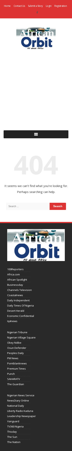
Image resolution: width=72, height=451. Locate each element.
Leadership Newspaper (21, 416)
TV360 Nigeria (15, 426)
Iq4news (12, 321)
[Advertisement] (36, 89)
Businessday (15, 285)
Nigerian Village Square (21, 337)
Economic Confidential (20, 316)
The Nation (13, 442)
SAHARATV (13, 379)
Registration (60, 6)
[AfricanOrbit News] (36, 38)
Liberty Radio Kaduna (20, 411)
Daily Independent (18, 300)
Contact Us (19, 6)
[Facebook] (37, 12)
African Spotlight (17, 279)
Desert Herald (15, 311)
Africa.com (13, 274)
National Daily (15, 405)
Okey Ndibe (14, 342)
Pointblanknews (17, 363)
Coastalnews (15, 295)
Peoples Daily (15, 353)
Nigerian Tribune (17, 332)
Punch (11, 374)
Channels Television (19, 290)
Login (49, 6)
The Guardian (15, 384)
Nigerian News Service (20, 395)
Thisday (12, 431)
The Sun (12, 437)
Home (7, 6)
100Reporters (15, 269)
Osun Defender (16, 348)
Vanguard (13, 421)
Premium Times (16, 368)
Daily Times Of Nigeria (20, 305)
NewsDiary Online (18, 400)
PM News (12, 358)
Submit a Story (35, 6)
